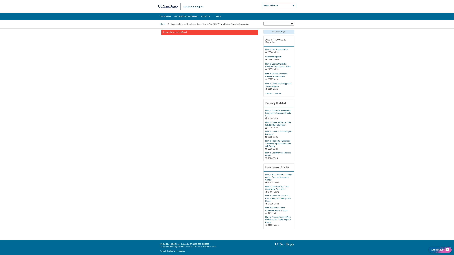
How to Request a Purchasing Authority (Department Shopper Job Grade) (278, 143)
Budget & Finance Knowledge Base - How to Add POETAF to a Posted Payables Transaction (210, 24)
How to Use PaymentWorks (276, 50)
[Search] (292, 24)
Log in (218, 16)
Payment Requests (273, 57)
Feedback (181, 251)
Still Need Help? (278, 32)
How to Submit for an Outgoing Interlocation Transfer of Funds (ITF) (278, 113)
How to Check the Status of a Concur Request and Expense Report (278, 198)
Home (163, 24)
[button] (165, 16)
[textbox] (276, 24)
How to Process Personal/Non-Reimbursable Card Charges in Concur (278, 219)
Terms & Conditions (167, 251)
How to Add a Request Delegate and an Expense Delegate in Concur (278, 177)
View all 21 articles (273, 93)
